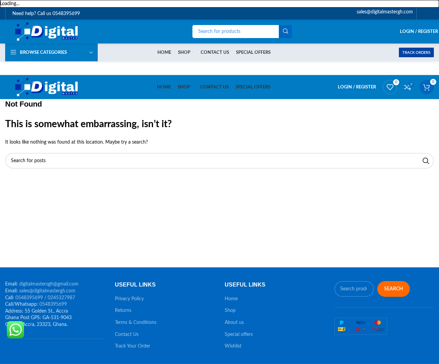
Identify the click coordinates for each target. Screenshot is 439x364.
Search (393, 289)
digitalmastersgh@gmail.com (49, 284)
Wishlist (233, 346)
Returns (123, 310)
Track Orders (416, 52)
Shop (230, 310)
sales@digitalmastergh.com (47, 291)
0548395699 (53, 304)
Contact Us (127, 334)
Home (231, 298)
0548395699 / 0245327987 (45, 297)
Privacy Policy (129, 298)
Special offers (239, 334)
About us (234, 322)
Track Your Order (132, 346)
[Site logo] (47, 31)
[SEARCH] (285, 31)
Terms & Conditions (135, 322)
